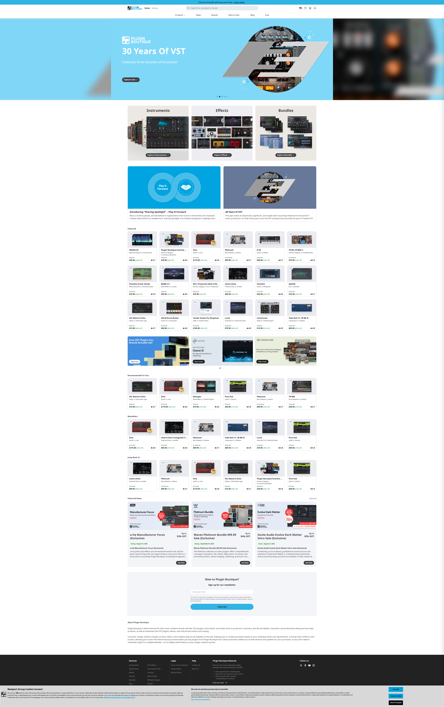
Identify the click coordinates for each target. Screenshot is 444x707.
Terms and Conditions (179, 665)
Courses (150, 672)
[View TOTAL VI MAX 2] (301, 240)
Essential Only (395, 696)
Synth (195, 253)
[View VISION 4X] (142, 240)
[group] (142, 247)
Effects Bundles (134, 287)
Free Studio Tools (154, 669)
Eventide (296, 287)
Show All (312, 498)
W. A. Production (212, 287)
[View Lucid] (238, 308)
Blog (131, 684)
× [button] (441, 2)
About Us (195, 669)
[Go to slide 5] (226, 96)
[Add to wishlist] (154, 234)
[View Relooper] (206, 386)
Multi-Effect (165, 287)
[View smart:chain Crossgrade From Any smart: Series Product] (174, 427)
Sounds (132, 676)
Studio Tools (133, 669)
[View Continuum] (269, 308)
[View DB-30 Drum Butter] (174, 308)
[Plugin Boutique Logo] (135, 8)
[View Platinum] (238, 240)
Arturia (233, 399)
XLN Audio (173, 321)
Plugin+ (150, 684)
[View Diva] (206, 240)
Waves (238, 253)
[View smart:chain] (238, 274)
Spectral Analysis (135, 253)
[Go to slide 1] (217, 96)
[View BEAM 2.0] (174, 274)
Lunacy (174, 287)
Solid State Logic (141, 321)
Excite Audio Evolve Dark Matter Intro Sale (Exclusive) (280, 536)
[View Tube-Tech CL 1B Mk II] (301, 308)
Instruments (134, 665)
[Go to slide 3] (222, 96)
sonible (239, 287)
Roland (265, 253)
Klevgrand (266, 287)
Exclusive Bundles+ (169, 255)
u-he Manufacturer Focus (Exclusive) (147, 536)
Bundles (132, 680)
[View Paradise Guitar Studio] (142, 274)
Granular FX (229, 321)
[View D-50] (269, 240)
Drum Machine (294, 399)
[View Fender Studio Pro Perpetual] (206, 308)
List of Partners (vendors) (200, 700)
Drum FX (164, 321)
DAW (194, 321)
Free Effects (151, 665)
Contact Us (196, 665)
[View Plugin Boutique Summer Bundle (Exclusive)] (174, 240)
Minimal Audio (241, 321)
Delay (131, 321)
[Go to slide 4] (224, 96)
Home (147, 8)
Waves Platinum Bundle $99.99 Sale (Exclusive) (215, 536)
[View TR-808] (301, 386)
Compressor (293, 321)
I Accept (396, 689)
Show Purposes (396, 703)
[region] (222, 696)
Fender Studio (203, 321)
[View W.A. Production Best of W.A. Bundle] (206, 274)
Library (155, 8)
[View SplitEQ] (301, 274)
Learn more (239, 2)
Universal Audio (147, 287)
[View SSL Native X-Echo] (142, 308)
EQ (290, 287)
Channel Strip (229, 287)
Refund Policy (176, 672)
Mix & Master (229, 253)
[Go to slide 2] (219, 96)
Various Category (167, 253)
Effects (131, 672)
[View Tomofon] (269, 274)
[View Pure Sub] (238, 386)
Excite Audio (147, 253)
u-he (201, 253)
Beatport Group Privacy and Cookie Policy (119, 697)
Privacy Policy (176, 669)
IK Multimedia (308, 253)
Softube (302, 321)
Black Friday (152, 676)
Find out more (218, 683)
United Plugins (268, 321)
